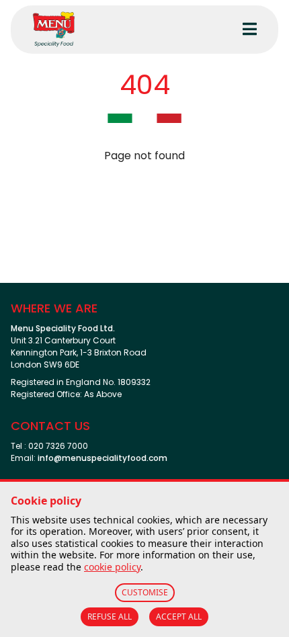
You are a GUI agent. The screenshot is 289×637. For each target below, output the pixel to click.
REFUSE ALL (109, 616)
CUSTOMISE (145, 592)
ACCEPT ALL (179, 616)
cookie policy (112, 566)
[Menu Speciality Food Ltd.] (116, 29)
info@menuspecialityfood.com (102, 458)
